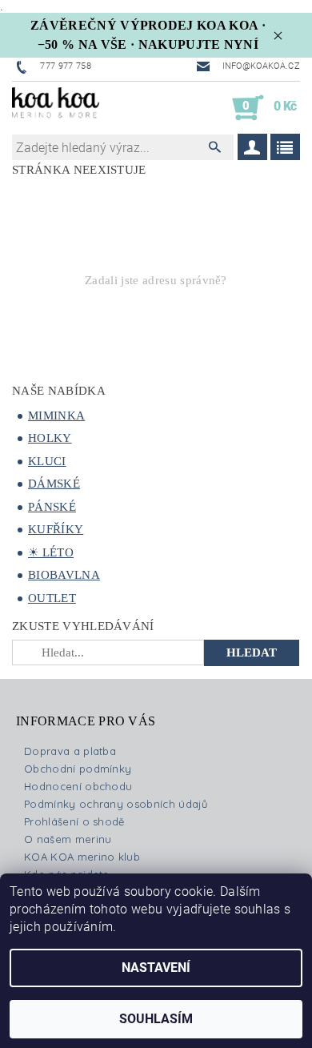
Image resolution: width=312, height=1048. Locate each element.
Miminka (56, 415)
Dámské (54, 483)
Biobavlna (64, 574)
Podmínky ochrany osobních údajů (115, 803)
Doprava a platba (70, 751)
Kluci (47, 461)
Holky (50, 438)
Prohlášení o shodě (74, 821)
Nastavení (156, 967)
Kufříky (55, 529)
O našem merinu (67, 839)
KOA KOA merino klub (82, 856)
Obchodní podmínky (77, 768)
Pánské (52, 506)
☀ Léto (51, 552)
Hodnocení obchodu (78, 786)
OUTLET (52, 598)
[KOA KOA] (55, 108)
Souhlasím (156, 1018)
